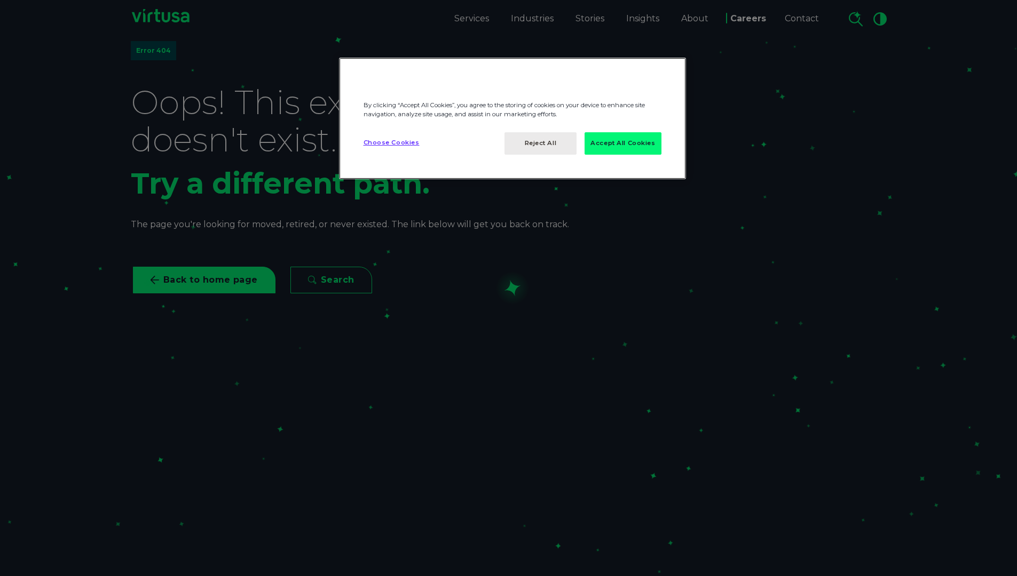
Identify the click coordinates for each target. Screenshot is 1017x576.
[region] (512, 118)
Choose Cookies (392, 142)
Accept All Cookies (622, 143)
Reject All (541, 143)
